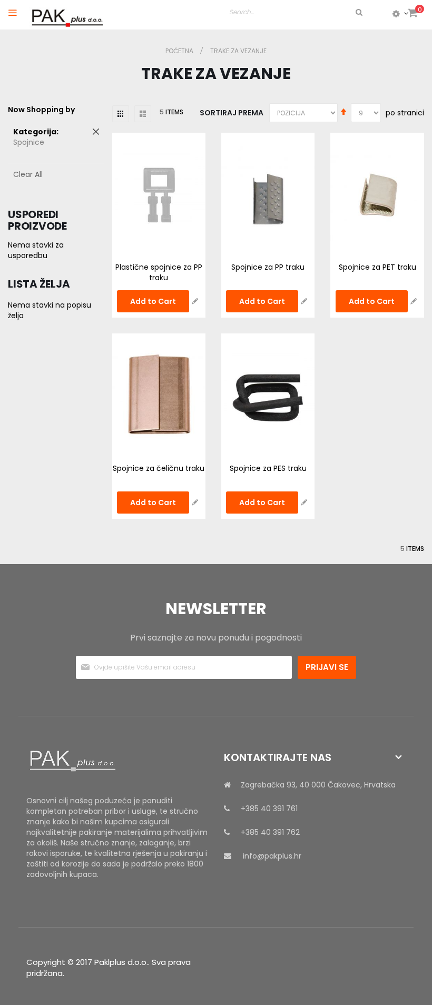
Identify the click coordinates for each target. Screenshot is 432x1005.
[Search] (358, 12)
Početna (180, 50)
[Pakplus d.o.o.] (66, 15)
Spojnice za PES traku (268, 468)
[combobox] (296, 12)
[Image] (117, 761)
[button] (195, 301)
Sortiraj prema (231, 112)
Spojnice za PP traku (268, 267)
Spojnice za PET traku (377, 267)
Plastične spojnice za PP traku (158, 272)
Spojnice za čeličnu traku (158, 468)
